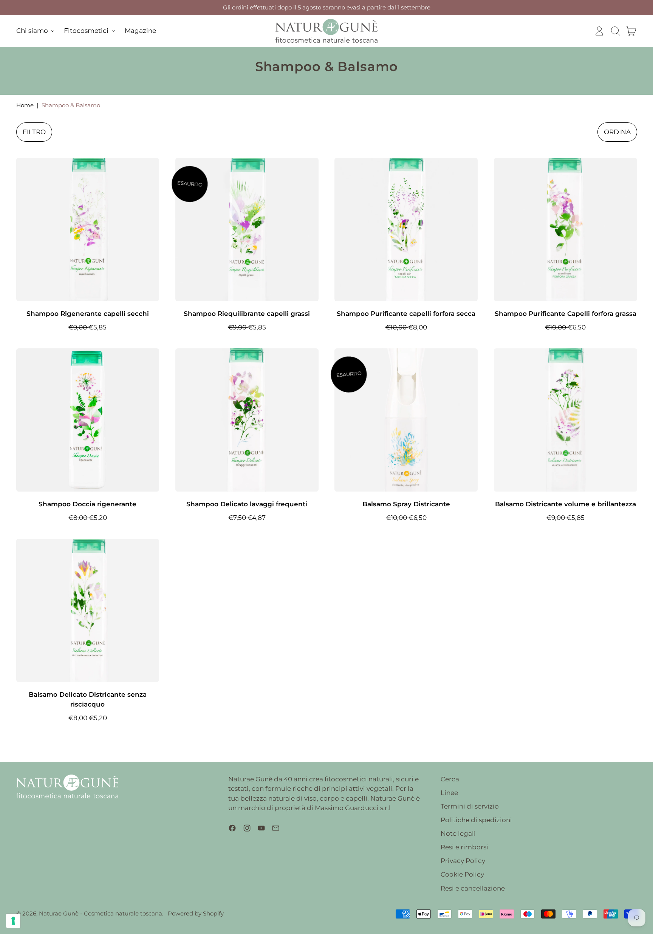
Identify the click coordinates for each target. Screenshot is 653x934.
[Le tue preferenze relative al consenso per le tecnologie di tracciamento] (13, 921)
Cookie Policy (462, 874)
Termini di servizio (470, 806)
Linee (449, 792)
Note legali (458, 833)
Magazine (140, 30)
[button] (615, 31)
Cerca (450, 779)
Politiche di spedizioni (476, 820)
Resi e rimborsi (464, 847)
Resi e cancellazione (473, 888)
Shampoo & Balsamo (71, 105)
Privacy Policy (463, 860)
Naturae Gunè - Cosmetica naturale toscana (100, 913)
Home (25, 105)
